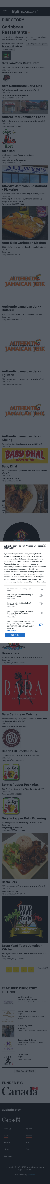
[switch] (41, 595)
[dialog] (25, 592)
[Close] (45, 546)
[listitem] (25, 589)
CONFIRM (15, 635)
